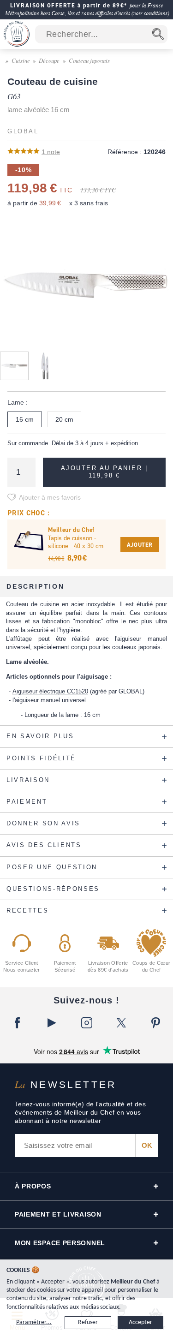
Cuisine (21, 60)
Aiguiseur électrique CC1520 (50, 691)
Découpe (49, 60)
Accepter (140, 1322)
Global (22, 131)
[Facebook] (17, 1022)
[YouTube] (52, 1022)
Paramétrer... (34, 1322)
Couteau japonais (89, 60)
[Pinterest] (155, 1022)
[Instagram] (86, 1022)
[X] (121, 1022)
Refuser (88, 1322)
